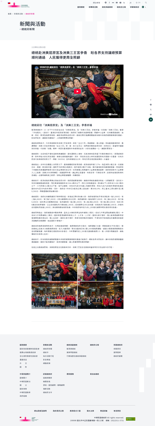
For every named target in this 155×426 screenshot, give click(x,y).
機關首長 (46, 381)
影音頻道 (46, 359)
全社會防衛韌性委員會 (29, 356)
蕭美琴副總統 (72, 352)
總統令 (46, 352)
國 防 (23, 367)
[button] (146, 2)
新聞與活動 (18, 13)
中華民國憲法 (25, 381)
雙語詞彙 (103, 411)
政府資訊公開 (58, 411)
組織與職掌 (47, 377)
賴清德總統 (71, 348)
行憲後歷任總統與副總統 (76, 356)
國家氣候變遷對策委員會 (29, 348)
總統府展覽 (118, 356)
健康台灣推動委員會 (28, 352)
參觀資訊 (117, 348)
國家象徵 (23, 388)
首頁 (9, 13)
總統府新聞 (47, 348)
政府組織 (23, 396)
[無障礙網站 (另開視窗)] (130, 419)
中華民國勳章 (25, 392)
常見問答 (117, 411)
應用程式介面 (75, 411)
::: (1, 1)
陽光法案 (90, 411)
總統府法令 (47, 392)
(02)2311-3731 (117, 420)
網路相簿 (46, 363)
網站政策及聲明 (40, 411)
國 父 (23, 385)
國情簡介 (23, 377)
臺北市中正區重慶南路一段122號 (90, 420)
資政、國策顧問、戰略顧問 (54, 385)
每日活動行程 (48, 356)
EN (139, 2)
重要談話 (23, 359)
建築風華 (117, 352)
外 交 (23, 363)
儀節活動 (46, 388)
